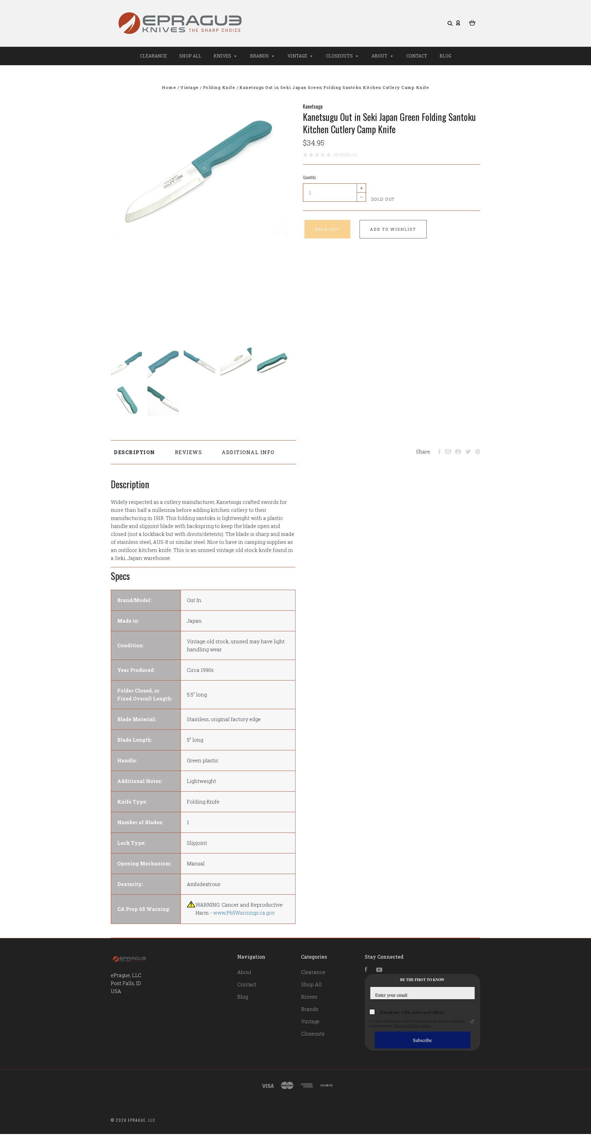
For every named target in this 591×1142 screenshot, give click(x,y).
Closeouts (340, 56)
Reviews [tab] (188, 452)
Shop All (190, 56)
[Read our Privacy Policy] (472, 1021)
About (380, 56)
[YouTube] (379, 970)
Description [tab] (134, 452)
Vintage (297, 56)
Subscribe (422, 1040)
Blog (445, 56)
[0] (472, 22)
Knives (223, 56)
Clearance (153, 56)
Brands (260, 56)
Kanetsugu (313, 106)
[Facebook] (366, 970)
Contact (416, 56)
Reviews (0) (345, 155)
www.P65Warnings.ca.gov (244, 912)
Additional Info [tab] (248, 452)
